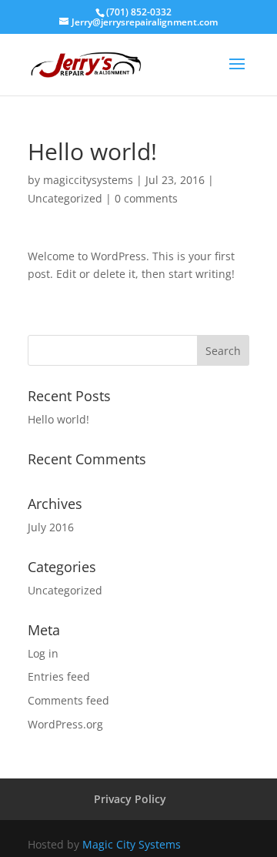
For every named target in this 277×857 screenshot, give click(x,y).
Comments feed (68, 700)
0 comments (146, 198)
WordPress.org (65, 724)
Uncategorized (65, 198)
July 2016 (51, 527)
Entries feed (59, 676)
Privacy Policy (130, 799)
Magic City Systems (131, 844)
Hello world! (58, 419)
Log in (43, 653)
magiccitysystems (88, 179)
